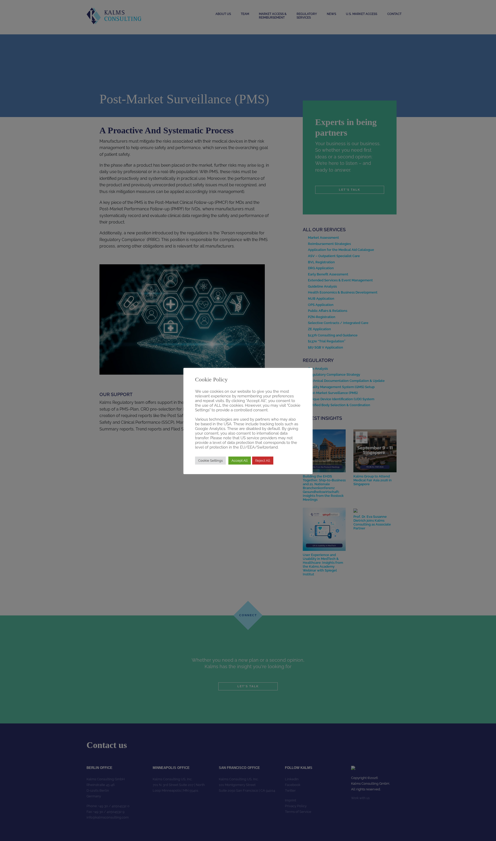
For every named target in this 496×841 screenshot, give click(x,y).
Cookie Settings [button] (210, 460)
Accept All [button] (239, 460)
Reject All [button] (262, 460)
